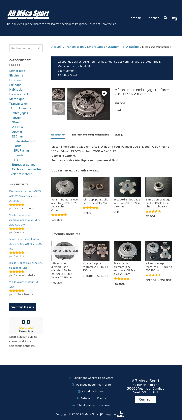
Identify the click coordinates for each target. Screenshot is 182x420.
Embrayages (19, 113)
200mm (17, 127)
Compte (135, 18)
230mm (17, 136)
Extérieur (15, 80)
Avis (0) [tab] (120, 135)
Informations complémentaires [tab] (90, 135)
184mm (17, 122)
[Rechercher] (39, 48)
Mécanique (16, 99)
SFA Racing (21, 150)
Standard (20, 155)
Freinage (15, 85)
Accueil (56, 46)
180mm (17, 117)
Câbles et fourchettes (26, 169)
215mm (17, 132)
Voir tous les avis (22, 307)
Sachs (17, 146)
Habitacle (15, 89)
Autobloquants (21, 108)
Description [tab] (58, 135)
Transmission (18, 103)
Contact (152, 18)
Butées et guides (23, 164)
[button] (104, 93)
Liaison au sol (18, 94)
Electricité (16, 75)
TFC (16, 160)
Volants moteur (21, 174)
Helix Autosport (24, 141)
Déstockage (17, 71)
